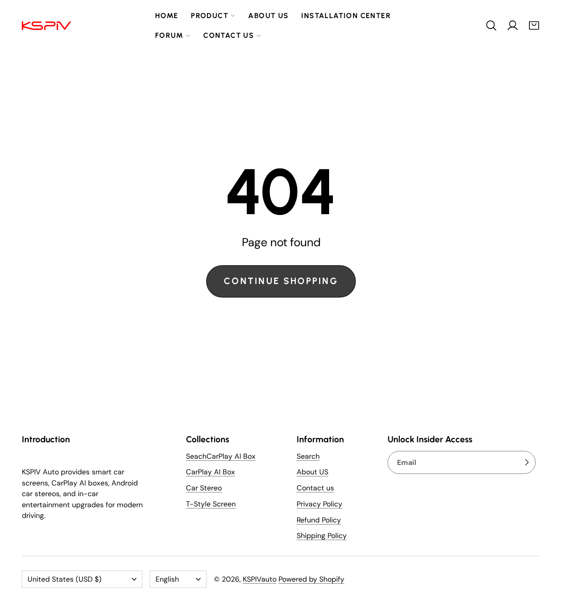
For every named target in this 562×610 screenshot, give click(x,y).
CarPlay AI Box (210, 471)
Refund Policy (319, 520)
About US (312, 471)
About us (268, 15)
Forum (169, 35)
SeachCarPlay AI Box (220, 456)
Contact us (228, 35)
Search (308, 456)
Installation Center (346, 15)
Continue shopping (281, 281)
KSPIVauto (259, 579)
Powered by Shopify (311, 579)
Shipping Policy (322, 535)
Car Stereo (204, 487)
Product (209, 15)
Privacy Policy (319, 503)
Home (167, 15)
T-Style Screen (211, 503)
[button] (491, 25)
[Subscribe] (527, 462)
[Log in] (512, 25)
